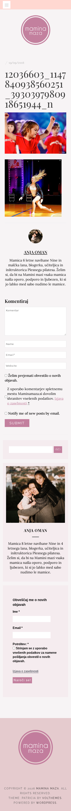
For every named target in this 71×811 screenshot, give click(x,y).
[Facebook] (29, 778)
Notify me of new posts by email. (34, 413)
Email (18, 627)
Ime (16, 611)
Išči (58, 449)
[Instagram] (35, 778)
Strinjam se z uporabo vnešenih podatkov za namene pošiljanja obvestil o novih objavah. (35, 655)
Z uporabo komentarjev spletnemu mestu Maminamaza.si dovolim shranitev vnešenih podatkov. (35, 396)
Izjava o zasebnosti (25, 671)
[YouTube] (42, 778)
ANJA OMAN (35, 252)
